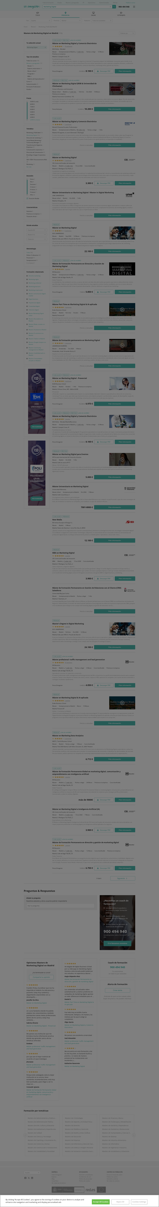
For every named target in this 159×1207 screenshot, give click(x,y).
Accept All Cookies (100, 1202)
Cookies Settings (139, 1202)
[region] (79, 1201)
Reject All (120, 1202)
